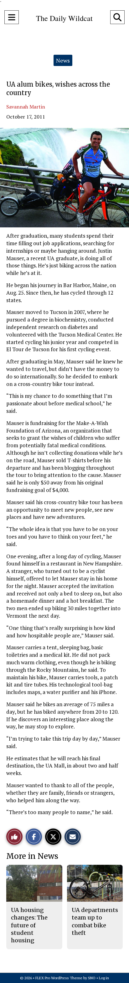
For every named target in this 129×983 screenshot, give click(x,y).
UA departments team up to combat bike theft (95, 921)
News (63, 60)
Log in (104, 977)
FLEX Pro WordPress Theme (58, 977)
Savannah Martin (25, 106)
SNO (91, 977)
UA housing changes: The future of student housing (29, 925)
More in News (32, 856)
